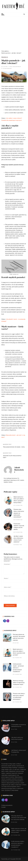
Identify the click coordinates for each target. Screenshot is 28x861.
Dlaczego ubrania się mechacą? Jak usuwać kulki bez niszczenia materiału (18, 817)
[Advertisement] (14, 33)
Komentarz (7, 564)
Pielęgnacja (4, 57)
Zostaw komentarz (7, 68)
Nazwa (6, 578)
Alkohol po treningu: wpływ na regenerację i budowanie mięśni (18, 682)
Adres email (7, 587)
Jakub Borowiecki (17, 66)
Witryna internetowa (9, 596)
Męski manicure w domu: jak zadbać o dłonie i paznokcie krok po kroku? (18, 830)
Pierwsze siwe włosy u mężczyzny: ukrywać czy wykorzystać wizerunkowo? (19, 513)
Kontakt (3, 807)
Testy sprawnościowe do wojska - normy (14, 447)
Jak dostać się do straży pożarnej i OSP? (12, 456)
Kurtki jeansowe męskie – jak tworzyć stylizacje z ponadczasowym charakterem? (18, 667)
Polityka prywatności (7, 805)
